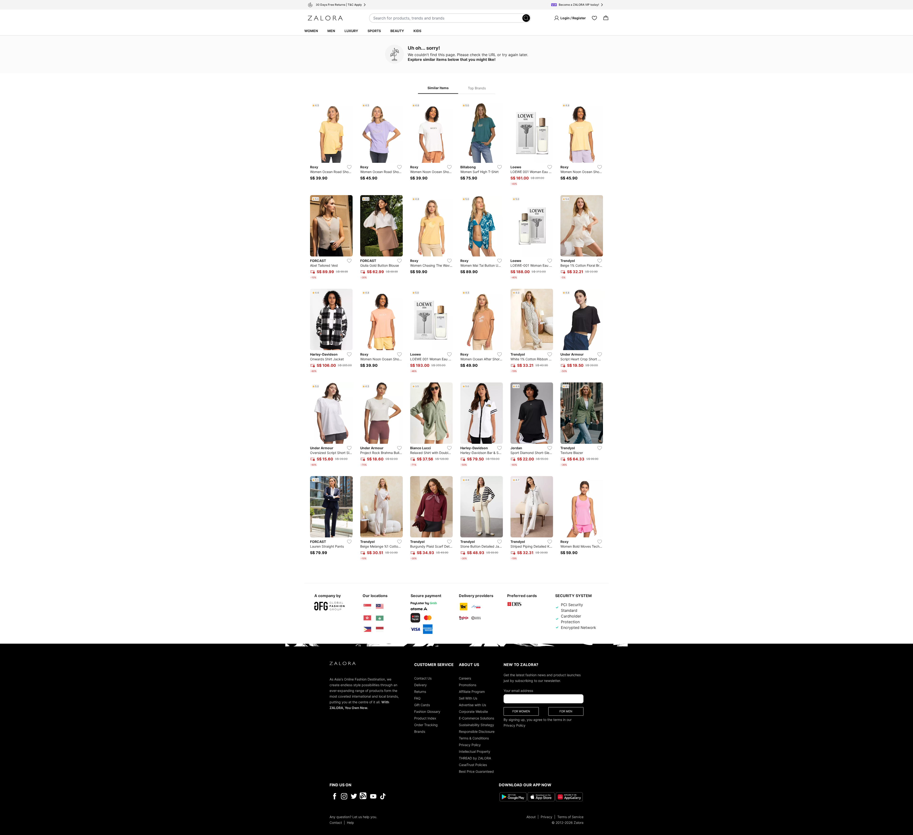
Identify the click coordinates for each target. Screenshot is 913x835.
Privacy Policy (470, 745)
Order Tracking (426, 725)
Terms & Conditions (474, 738)
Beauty (397, 31)
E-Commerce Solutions (476, 718)
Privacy (546, 817)
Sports (374, 31)
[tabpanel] (456, 332)
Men (331, 31)
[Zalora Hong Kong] (367, 618)
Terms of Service (570, 817)
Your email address (518, 691)
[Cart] (606, 18)
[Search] (526, 18)
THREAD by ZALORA (475, 758)
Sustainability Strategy (476, 725)
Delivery (420, 685)
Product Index (425, 718)
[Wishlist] (594, 18)
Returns (420, 692)
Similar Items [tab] (438, 88)
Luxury (351, 31)
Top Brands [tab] (477, 88)
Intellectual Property (474, 751)
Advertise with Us (472, 705)
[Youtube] (373, 796)
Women (311, 31)
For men (565, 711)
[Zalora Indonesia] (379, 629)
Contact (336, 823)
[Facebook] (334, 796)
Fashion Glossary (427, 712)
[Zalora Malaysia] (379, 606)
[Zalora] (325, 18)
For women (521, 711)
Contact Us (423, 678)
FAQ (417, 698)
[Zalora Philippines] (367, 629)
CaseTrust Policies (473, 765)
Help (350, 823)
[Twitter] (354, 796)
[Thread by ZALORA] (363, 796)
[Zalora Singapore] (367, 606)
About (531, 817)
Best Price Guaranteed (476, 771)
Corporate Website (473, 712)
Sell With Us (468, 698)
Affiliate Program (472, 692)
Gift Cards (422, 705)
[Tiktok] (413, 796)
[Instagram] (344, 796)
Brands (419, 731)
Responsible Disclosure (477, 731)
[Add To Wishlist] (349, 167)
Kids (417, 31)
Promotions (467, 685)
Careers (465, 678)
